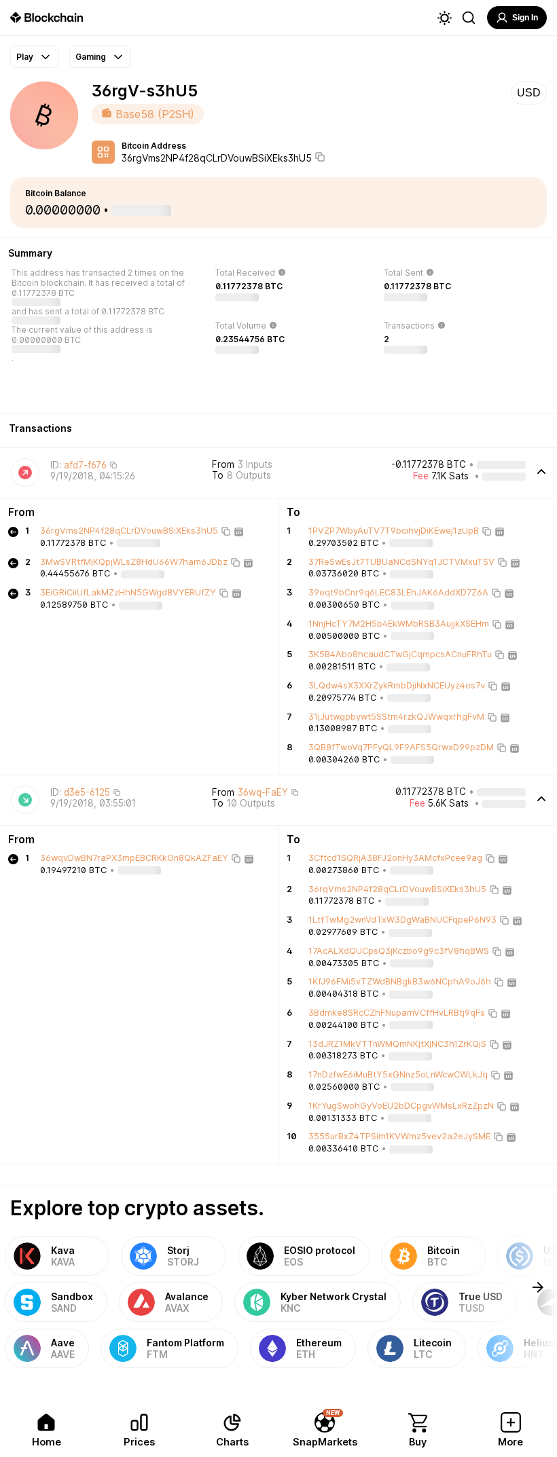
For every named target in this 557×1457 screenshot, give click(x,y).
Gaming (90, 57)
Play (24, 57)
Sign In (525, 17)
